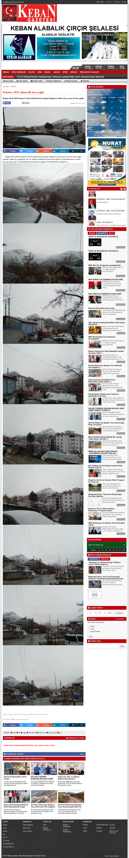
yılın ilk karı (32, 733)
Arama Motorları (95, 631)
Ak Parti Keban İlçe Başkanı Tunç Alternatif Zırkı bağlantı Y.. (43, 807)
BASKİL (99, 828)
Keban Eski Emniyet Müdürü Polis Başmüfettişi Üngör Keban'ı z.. (16, 807)
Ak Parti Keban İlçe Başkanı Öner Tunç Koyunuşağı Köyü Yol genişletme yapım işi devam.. (69, 811)
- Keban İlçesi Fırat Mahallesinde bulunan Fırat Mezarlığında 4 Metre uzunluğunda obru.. (16, 783)
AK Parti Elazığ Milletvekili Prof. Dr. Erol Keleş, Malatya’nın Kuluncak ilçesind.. (113, 500)
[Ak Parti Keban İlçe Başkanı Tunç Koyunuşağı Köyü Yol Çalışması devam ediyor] (71, 796)
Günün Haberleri (28, 825)
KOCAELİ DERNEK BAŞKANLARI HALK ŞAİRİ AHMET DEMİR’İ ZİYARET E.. (43, 779)
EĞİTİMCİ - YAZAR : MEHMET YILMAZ (109, 217)
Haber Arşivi (27, 828)
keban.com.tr (42, 733)
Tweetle (29, 151)
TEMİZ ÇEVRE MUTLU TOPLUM (109, 196)
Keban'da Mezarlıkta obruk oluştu (15, 778)
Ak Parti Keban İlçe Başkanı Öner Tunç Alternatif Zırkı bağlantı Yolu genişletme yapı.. (42, 811)
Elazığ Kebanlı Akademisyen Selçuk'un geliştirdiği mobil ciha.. (103, 395)
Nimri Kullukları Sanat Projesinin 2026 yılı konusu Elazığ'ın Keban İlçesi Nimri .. (112, 457)
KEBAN (13, 86)
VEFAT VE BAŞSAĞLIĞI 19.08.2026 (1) (103, 237)
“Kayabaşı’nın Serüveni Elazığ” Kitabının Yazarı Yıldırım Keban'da (104, 563)
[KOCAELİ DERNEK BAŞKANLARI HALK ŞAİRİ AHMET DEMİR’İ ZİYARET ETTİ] (44, 768)
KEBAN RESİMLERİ (67, 831)
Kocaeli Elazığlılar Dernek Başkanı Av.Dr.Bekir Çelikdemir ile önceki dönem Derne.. (113, 414)
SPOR (85, 831)
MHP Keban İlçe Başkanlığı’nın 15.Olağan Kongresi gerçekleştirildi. (113, 343)
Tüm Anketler (119, 619)
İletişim (124, 2)
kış (60, 733)
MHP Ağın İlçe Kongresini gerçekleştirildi (104, 265)
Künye (5, 828)
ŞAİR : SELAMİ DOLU (105, 205)
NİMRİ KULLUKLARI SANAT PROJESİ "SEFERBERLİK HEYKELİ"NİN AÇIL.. (103, 452)
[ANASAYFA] (29, 13)
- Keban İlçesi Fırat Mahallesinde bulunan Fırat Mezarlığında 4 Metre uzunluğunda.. (113, 312)
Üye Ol (109, 2)
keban (14, 733)
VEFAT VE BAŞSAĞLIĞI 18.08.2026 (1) (103, 251)
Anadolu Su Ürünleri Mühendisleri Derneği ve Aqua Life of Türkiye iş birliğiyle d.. (112, 529)
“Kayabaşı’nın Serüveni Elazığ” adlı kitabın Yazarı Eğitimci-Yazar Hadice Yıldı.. (113, 568)
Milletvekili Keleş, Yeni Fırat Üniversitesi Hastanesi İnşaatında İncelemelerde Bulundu (105, 578)
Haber (45, 825)
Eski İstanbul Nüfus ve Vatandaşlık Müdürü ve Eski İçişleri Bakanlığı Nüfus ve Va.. (113, 357)
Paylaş (13, 151)
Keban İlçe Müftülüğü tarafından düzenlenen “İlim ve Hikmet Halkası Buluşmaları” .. (113, 514)
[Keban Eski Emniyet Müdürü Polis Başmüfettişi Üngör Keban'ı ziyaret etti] (17, 796)
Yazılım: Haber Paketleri (112, 856)
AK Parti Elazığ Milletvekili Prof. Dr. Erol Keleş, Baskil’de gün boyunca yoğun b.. (112, 443)
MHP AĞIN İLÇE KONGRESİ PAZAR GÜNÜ (104, 294)
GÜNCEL (99, 831)
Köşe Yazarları (27, 831)
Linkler (5, 831)
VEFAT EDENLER (102, 825)
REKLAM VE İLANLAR (113, 832)
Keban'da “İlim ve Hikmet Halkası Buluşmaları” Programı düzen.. (68, 779)
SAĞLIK (112, 828)
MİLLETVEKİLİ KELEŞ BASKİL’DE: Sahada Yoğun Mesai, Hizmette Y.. (105, 438)
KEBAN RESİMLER (66, 826)
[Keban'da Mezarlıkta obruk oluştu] (17, 768)
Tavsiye (92, 629)
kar (19, 733)
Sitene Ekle (8, 847)
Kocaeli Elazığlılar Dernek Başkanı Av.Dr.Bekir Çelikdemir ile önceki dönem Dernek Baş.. (43, 783)
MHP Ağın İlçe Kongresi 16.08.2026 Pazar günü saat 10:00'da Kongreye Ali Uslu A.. (112, 298)
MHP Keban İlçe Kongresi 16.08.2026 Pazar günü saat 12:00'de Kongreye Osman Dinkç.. (111, 284)
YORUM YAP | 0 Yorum (76, 738)
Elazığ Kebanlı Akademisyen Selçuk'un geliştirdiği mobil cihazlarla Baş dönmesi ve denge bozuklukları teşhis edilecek (60, 78)
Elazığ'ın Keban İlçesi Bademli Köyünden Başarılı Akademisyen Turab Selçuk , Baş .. (113, 400)
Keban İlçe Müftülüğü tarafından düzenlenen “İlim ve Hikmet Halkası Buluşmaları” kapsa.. (70, 783)
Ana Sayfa (101, 2)
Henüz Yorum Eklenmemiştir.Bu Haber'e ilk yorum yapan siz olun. (29, 745)
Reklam (92, 626)
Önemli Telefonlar (8, 844)
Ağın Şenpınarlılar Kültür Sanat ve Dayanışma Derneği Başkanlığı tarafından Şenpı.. (113, 328)
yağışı (24, 733)
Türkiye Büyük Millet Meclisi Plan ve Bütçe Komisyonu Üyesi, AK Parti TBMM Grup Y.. (113, 471)
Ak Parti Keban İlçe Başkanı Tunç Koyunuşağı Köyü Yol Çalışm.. (70, 807)
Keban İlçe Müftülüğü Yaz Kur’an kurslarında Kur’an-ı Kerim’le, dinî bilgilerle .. (111, 486)
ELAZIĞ (112, 825)
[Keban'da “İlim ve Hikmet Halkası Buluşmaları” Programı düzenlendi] (71, 768)
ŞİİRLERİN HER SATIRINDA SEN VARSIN (111, 208)
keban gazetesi (52, 733)
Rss (4, 834)
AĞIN (85, 828)
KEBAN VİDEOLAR (47, 829)
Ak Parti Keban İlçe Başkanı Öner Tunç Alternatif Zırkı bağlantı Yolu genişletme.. (112, 371)
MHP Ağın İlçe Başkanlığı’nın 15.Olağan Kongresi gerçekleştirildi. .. (112, 269)
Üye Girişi (117, 2)
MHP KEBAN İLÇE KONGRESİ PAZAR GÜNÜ (105, 280)
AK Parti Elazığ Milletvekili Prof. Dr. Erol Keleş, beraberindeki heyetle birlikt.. (112, 582)
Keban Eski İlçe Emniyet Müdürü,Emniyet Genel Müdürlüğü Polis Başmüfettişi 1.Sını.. (112, 387)
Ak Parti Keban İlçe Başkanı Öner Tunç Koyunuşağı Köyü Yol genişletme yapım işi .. (112, 429)
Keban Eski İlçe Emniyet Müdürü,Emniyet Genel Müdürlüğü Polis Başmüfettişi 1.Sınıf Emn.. (15, 811)
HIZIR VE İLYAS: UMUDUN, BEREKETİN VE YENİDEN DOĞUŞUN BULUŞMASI (111, 222)
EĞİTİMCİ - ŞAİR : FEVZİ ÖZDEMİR (110, 193)
